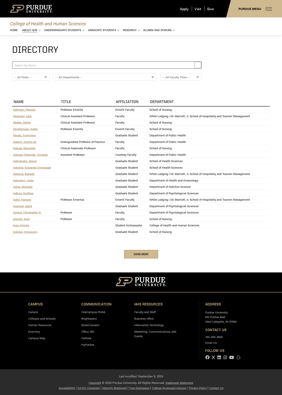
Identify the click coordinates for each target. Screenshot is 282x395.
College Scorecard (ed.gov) (169, 388)
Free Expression (139, 388)
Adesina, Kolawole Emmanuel (32, 167)
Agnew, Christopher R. (27, 212)
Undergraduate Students (62, 30)
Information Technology (149, 325)
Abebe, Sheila (22, 122)
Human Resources (39, 325)
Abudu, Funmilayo (24, 135)
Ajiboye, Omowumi (25, 232)
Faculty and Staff (145, 312)
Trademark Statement (179, 383)
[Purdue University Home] (141, 282)
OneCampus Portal (93, 312)
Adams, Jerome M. (24, 142)
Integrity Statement (114, 388)
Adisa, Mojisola (22, 187)
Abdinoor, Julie (22, 116)
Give (210, 8)
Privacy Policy (198, 388)
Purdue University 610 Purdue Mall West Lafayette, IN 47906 (221, 316)
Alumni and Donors (157, 30)
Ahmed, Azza (21, 219)
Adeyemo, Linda (23, 180)
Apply (184, 8)
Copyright (95, 383)
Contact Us (216, 388)
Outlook (86, 338)
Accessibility (67, 388)
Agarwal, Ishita (22, 206)
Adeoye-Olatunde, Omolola (30, 155)
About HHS (29, 30)
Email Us (211, 343)
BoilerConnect (90, 325)
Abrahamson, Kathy (25, 129)
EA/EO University (89, 388)
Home (14, 30)
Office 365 (87, 331)
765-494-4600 (214, 337)
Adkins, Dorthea (23, 193)
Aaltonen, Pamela (24, 109)
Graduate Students (102, 30)
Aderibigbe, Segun (25, 161)
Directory (34, 331)
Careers (33, 312)
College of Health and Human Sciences (48, 23)
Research (129, 30)
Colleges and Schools (42, 318)
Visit (198, 8)
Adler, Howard (22, 199)
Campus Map (36, 338)
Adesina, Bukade (24, 174)
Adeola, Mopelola (24, 148)
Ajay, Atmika (21, 225)
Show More (141, 254)
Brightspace (89, 318)
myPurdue (87, 344)
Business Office (144, 318)
